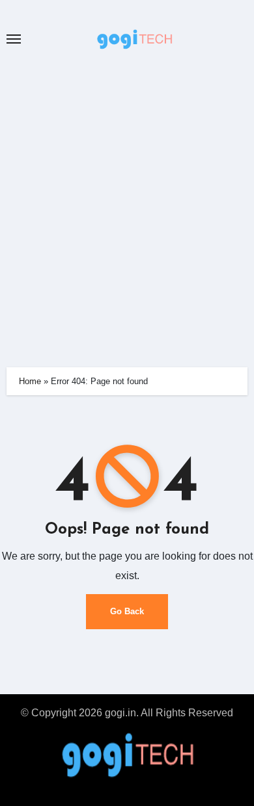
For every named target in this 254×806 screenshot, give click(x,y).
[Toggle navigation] (14, 39)
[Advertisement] (127, 205)
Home (30, 381)
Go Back (127, 611)
